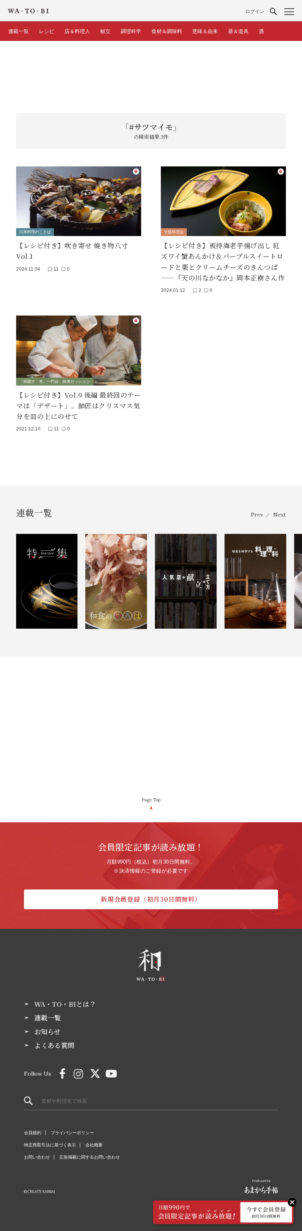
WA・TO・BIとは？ (65, 1004)
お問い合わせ (37, 1157)
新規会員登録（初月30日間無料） (151, 899)
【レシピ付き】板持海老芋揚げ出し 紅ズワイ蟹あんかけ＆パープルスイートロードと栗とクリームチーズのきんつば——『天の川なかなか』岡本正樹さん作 (223, 261)
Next (279, 514)
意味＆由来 (205, 31)
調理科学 (131, 31)
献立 (105, 31)
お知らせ (47, 1031)
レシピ (46, 31)
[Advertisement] (151, 72)
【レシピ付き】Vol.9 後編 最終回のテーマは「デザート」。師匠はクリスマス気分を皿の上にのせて (78, 405)
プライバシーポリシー (72, 1132)
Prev (257, 514)
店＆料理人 (77, 31)
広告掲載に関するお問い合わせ (89, 1157)
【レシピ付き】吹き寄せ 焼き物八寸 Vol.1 (72, 250)
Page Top (151, 800)
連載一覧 (18, 31)
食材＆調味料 (166, 31)
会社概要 (94, 1144)
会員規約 (32, 1132)
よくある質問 (54, 1045)
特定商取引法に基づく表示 (50, 1144)
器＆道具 (238, 31)
